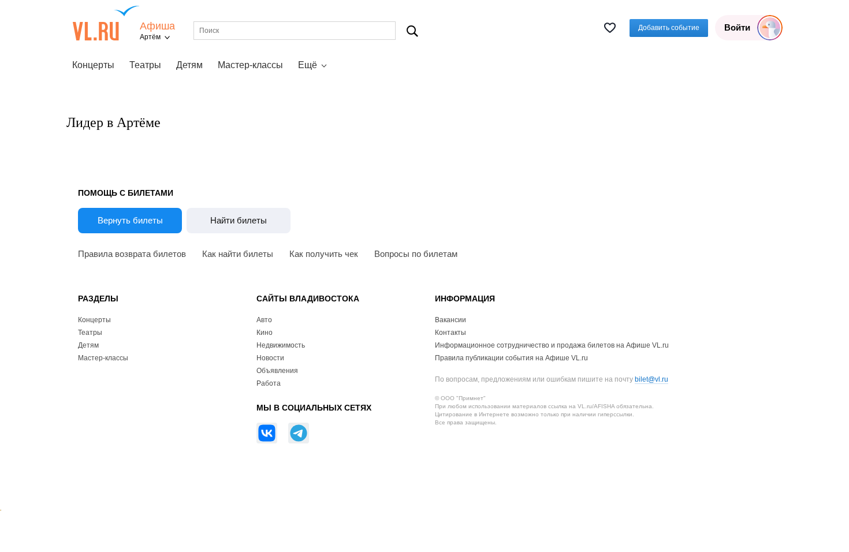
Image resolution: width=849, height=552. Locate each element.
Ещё (307, 65)
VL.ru (106, 23)
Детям (189, 65)
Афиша (157, 26)
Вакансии (450, 320)
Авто (264, 320)
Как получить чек (323, 254)
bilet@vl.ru (651, 379)
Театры (145, 65)
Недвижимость (280, 345)
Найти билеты (238, 220)
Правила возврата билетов (132, 254)
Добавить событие (668, 28)
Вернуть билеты (130, 220)
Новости (270, 358)
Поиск (412, 30)
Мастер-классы (250, 65)
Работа (268, 383)
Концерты (93, 65)
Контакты (450, 333)
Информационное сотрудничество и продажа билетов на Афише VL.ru (552, 345)
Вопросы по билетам (415, 254)
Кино (264, 333)
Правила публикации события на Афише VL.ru (511, 358)
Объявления (277, 371)
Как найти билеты (237, 254)
